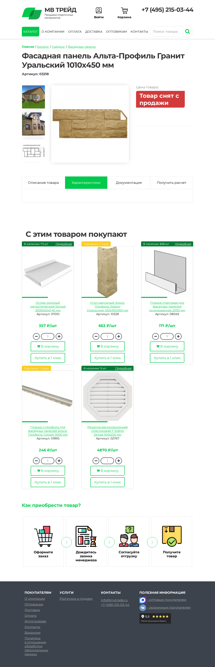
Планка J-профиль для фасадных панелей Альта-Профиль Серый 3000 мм (48, 431)
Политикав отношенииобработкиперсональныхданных (36, 646)
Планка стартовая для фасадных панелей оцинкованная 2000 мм (167, 306)
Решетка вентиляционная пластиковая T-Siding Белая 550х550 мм (107, 431)
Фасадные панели (82, 47)
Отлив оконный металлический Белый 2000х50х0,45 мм (48, 306)
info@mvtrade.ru (114, 600)
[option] (33, 98)
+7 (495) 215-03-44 (167, 9)
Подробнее (63, 244)
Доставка (93, 31)
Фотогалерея (35, 621)
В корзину (49, 346)
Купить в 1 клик (48, 358)
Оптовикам (116, 31)
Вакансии (33, 633)
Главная (28, 47)
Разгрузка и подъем (76, 599)
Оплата (74, 31)
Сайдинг (58, 47)
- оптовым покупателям (166, 600)
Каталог (30, 31)
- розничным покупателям (169, 607)
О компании (53, 31)
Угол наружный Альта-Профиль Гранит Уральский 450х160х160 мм (107, 306)
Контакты (139, 31)
